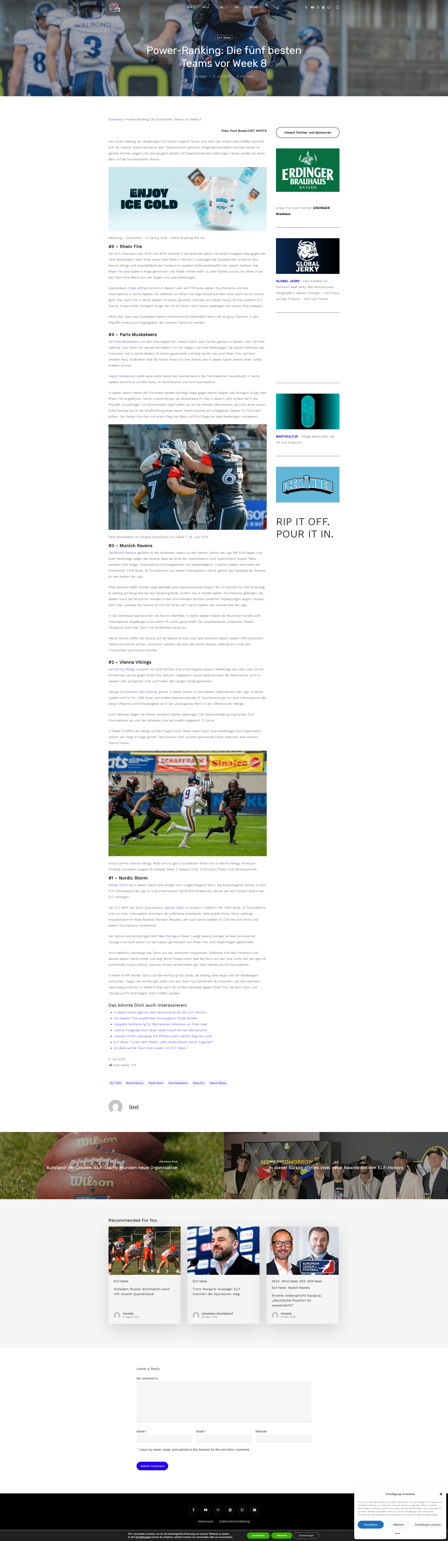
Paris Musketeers (126, 341)
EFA (303, 1281)
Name (141, 1431)
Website (261, 1431)
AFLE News (289, 1281)
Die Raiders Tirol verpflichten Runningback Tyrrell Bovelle (155, 1018)
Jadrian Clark (174, 907)
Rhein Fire (115, 271)
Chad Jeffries (138, 288)
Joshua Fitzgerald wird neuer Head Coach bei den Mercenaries (160, 1030)
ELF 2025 (115, 1083)
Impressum (206, 1521)
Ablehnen (398, 1524)
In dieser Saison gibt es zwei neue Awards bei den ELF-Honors (160, 1012)
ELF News (224, 37)
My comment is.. (147, 1378)
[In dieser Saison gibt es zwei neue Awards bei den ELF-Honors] (336, 1165)
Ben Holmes (148, 692)
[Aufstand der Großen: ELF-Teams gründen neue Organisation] (112, 1165)
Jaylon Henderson (121, 376)
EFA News (314, 1281)
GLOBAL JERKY (288, 281)
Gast (203, 76)
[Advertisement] (308, 347)
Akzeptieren (370, 1524)
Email (201, 1431)
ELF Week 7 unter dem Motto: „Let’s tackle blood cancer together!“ (163, 1042)
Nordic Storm (118, 885)
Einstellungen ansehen (428, 1524)
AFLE (276, 1281)
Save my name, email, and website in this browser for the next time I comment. (195, 1449)
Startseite (115, 119)
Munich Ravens (125, 552)
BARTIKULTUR (287, 436)
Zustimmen (258, 1535)
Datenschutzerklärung (234, 1521)
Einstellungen (143, 1537)
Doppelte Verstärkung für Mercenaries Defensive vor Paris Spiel (160, 1024)
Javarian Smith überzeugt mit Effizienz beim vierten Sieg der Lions (163, 1036)
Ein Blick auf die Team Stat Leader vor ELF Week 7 (151, 1048)
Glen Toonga (168, 936)
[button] (441, 1494)
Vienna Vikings (124, 669)
